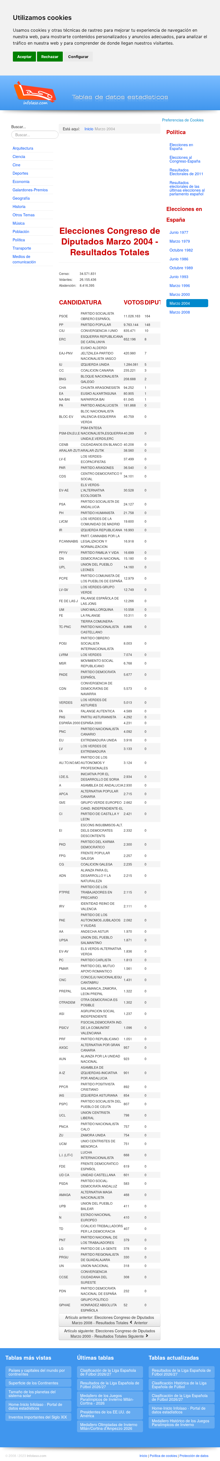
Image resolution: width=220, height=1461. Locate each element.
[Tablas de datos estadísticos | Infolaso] (34, 93)
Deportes (20, 173)
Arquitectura (23, 148)
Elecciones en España (181, 146)
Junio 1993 (179, 276)
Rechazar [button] (49, 56)
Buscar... (18, 126)
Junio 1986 (179, 258)
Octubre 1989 (181, 267)
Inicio (143, 1455)
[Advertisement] (32, 352)
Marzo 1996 (180, 285)
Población (21, 231)
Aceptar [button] (24, 56)
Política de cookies (163, 1455)
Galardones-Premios (30, 189)
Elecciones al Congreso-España (185, 159)
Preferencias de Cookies (183, 120)
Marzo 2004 (180, 303)
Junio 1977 (179, 232)
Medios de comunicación (24, 259)
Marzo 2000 (180, 294)
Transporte (22, 248)
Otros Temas (24, 214)
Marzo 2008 (180, 312)
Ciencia (19, 156)
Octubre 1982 (181, 250)
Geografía (21, 198)
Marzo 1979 (180, 241)
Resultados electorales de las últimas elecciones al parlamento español (187, 188)
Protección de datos (193, 1455)
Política (19, 239)
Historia (19, 206)
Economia (21, 181)
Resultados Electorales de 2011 (186, 171)
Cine (16, 164)
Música (19, 223)
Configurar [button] (78, 56)
